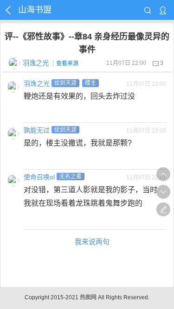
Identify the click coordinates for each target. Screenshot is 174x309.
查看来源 (67, 63)
